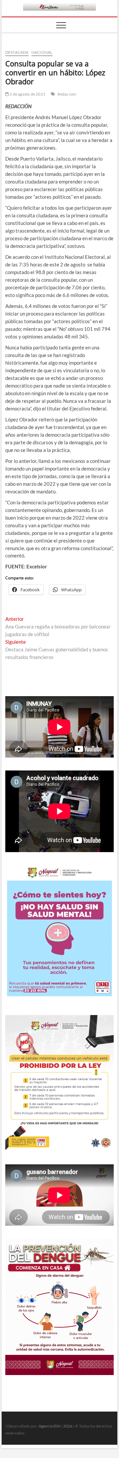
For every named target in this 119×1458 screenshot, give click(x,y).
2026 (67, 1425)
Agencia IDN (49, 1425)
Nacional (42, 52)
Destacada (17, 52)
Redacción (67, 94)
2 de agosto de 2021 (27, 94)
